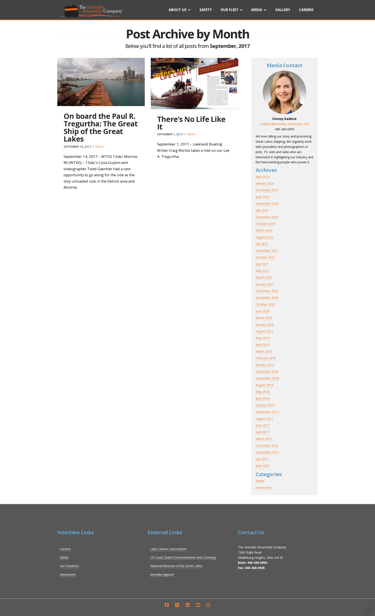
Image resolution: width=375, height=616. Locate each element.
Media (99, 147)
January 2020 (265, 324)
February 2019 (266, 358)
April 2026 (263, 177)
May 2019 (263, 338)
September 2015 (267, 452)
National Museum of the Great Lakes (176, 566)
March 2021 (264, 277)
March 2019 (264, 351)
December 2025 (267, 190)
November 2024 (267, 203)
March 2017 (264, 439)
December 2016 (267, 445)
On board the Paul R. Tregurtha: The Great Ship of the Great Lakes (100, 127)
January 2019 (265, 365)
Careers (65, 549)
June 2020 (263, 311)
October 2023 (265, 224)
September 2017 (267, 412)
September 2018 (267, 378)
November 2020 (267, 298)
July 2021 (262, 264)
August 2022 (264, 237)
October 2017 (265, 405)
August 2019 (264, 331)
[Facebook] (167, 605)
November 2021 (267, 250)
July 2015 (262, 459)
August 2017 (264, 419)
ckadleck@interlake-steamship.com (284, 124)
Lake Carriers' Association (168, 549)
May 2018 (263, 392)
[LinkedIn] (187, 605)
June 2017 (263, 425)
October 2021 (265, 257)
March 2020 (264, 318)
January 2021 (265, 284)
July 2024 (262, 210)
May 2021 (263, 271)
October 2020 (265, 304)
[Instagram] (208, 605)
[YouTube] (198, 605)
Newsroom (263, 487)
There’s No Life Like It (191, 123)
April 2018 (263, 398)
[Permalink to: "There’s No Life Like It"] (194, 83)
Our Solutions (69, 566)
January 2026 (265, 183)
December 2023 (267, 217)
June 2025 (263, 197)
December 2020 (267, 291)
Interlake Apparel (162, 574)
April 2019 (263, 345)
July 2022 (262, 244)
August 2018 (264, 385)
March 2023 (264, 230)
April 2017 (263, 432)
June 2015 (263, 466)
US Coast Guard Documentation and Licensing (182, 557)
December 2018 (267, 371)
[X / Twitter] (177, 605)
